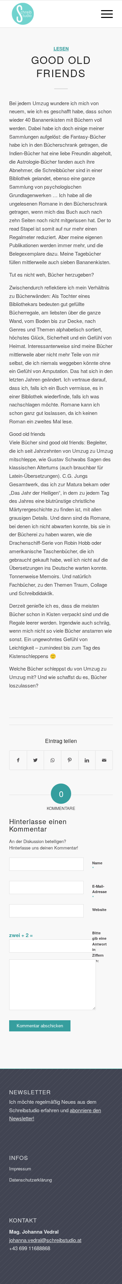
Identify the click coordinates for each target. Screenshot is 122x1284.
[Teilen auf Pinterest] (69, 760)
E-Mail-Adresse (99, 892)
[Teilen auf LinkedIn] (87, 760)
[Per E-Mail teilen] (104, 760)
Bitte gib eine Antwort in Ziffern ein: (99, 946)
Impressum (20, 1168)
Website (99, 909)
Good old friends (61, 66)
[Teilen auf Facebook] (18, 760)
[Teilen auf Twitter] (35, 760)
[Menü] (103, 13)
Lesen (61, 48)
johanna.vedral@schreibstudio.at (45, 1239)
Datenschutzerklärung (30, 1179)
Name (97, 866)
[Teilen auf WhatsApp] (52, 760)
